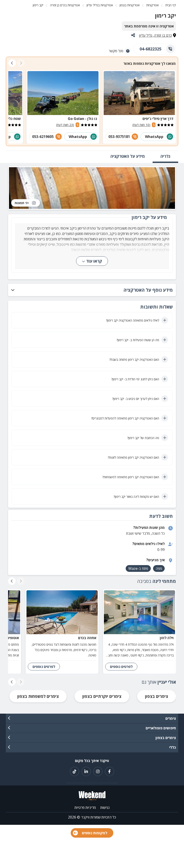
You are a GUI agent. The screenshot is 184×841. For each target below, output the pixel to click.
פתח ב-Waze (138, 568)
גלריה (165, 156)
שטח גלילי (13, 118)
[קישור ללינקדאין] (86, 771)
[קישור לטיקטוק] (74, 771)
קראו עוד (94, 261)
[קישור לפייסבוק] (109, 771)
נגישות (105, 807)
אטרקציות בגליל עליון (100, 5)
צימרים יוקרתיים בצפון (101, 696)
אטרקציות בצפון (130, 5)
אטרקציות (152, 5)
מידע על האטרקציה (127, 156)
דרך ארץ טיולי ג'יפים (157, 118)
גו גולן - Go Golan (82, 118)
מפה (159, 568)
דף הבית (170, 5)
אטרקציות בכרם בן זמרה (65, 5)
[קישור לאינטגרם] (98, 771)
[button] (92, 290)
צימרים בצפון (156, 696)
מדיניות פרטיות (85, 807)
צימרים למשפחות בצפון (38, 696)
